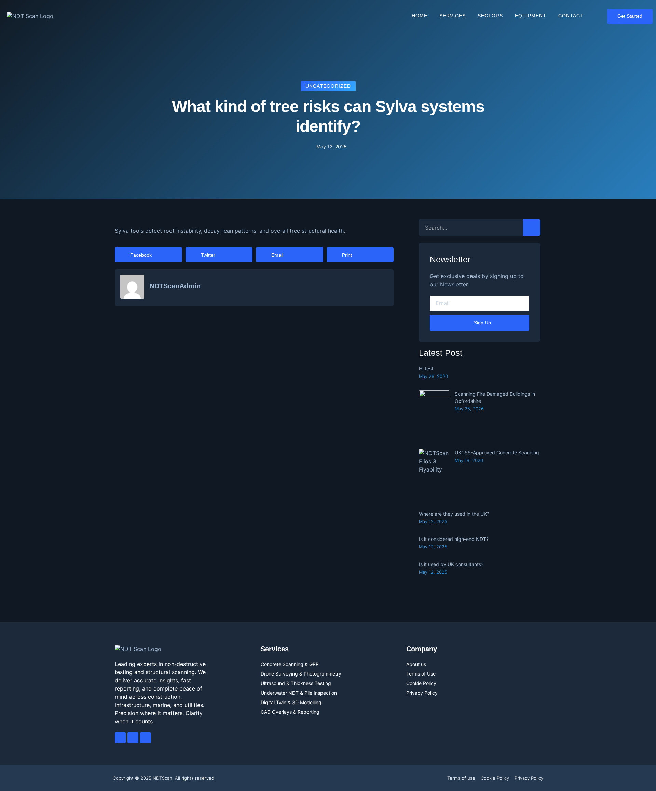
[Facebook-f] (120, 737)
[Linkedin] (145, 737)
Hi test (426, 368)
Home (419, 15)
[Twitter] (132, 737)
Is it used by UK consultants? (451, 564)
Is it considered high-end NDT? (454, 539)
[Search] (531, 227)
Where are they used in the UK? (454, 514)
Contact (571, 15)
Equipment (530, 15)
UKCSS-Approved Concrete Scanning (497, 452)
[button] (148, 254)
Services (452, 15)
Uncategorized (328, 86)
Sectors (490, 15)
